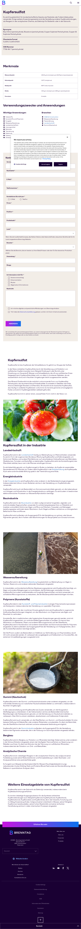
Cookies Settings (21, 164)
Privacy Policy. (46, 158)
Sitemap (40, 913)
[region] (40, 152)
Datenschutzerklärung (40, 889)
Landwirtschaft (49, 123)
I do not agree (45, 164)
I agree (60, 164)
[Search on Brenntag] (71, 3)
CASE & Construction (51, 117)
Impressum (40, 908)
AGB (40, 899)
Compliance (40, 894)
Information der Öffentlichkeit (40, 903)
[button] (78, 926)
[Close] (67, 137)
